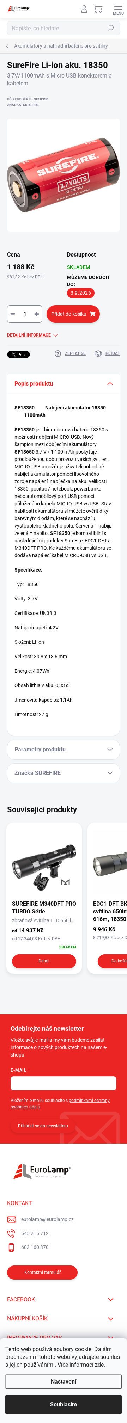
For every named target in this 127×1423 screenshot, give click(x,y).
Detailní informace (29, 335)
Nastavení (63, 1381)
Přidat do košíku (68, 314)
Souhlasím (63, 1404)
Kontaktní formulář (42, 1272)
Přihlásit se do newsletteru (43, 1125)
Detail (43, 961)
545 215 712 (35, 1233)
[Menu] (118, 9)
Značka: (23, 105)
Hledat (110, 28)
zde (99, 1364)
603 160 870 (35, 1247)
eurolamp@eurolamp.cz (47, 1219)
